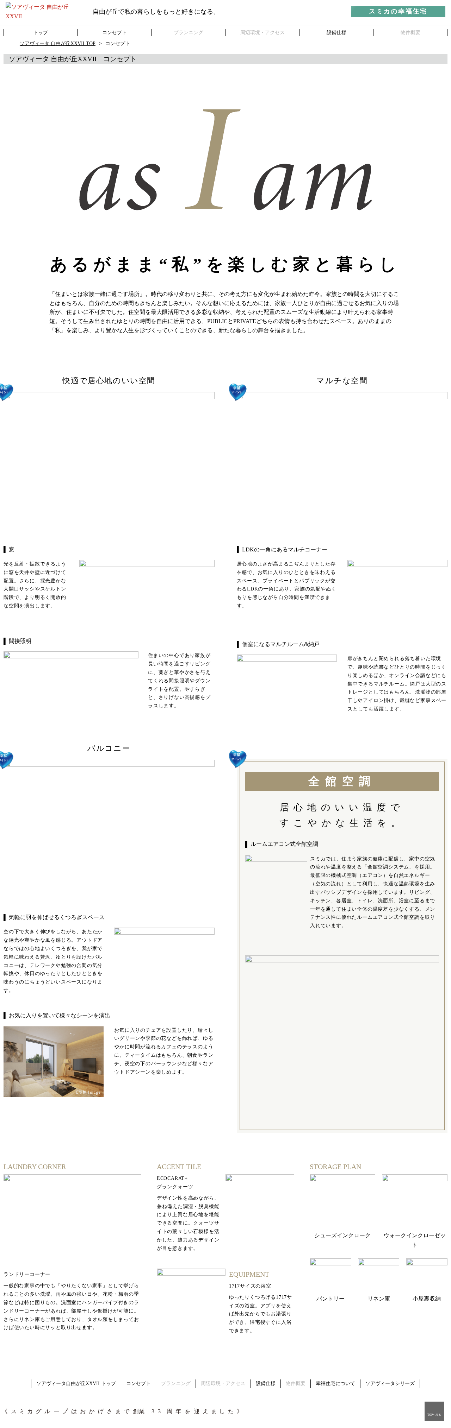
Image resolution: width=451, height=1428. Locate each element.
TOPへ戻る (434, 1414)
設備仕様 (266, 1383)
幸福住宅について (335, 1383)
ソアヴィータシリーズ (390, 1383)
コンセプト (138, 1383)
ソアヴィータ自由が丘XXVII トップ (76, 1383)
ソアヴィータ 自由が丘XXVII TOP (57, 43)
